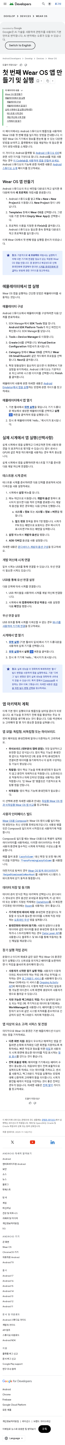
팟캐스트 (7, 1189)
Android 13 (8, 1296)
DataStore (42, 902)
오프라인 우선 (21, 920)
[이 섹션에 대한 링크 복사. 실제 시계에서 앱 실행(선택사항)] (56, 438)
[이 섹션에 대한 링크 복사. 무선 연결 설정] (23, 616)
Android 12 (8, 1301)
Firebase (7, 1399)
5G (4, 1228)
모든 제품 (7, 1409)
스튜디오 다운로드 (11, 1335)
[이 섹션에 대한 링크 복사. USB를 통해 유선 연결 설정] (38, 580)
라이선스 (26, 1421)
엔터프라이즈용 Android (14, 1164)
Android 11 (8, 1306)
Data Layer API (50, 933)
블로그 (6, 1184)
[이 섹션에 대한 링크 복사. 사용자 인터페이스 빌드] (35, 814)
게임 (5, 1203)
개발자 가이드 (9, 1325)
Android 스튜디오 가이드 (14, 1319)
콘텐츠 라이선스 (49, 1120)
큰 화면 (6, 1242)
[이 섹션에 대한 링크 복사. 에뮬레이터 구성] (26, 307)
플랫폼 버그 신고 (10, 1353)
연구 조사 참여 (9, 1369)
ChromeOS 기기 (10, 1252)
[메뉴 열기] (5, 4)
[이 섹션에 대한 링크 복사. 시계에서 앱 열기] (27, 636)
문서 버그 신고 (9, 1358)
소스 (5, 1174)
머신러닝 (7, 1208)
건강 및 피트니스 (10, 1213)
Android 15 (8, 1286)
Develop (9, 16)
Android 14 (8, 1291)
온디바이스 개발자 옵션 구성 (33, 547)
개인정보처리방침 (11, 1223)
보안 (5, 1169)
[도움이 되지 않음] (25, 65)
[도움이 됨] (21, 65)
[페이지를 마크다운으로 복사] (48, 81)
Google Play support (13, 1363)
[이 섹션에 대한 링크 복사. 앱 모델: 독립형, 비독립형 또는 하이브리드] (58, 732)
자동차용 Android (11, 1257)
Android (7, 1159)
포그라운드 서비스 (31, 978)
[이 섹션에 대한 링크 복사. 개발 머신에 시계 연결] (33, 560)
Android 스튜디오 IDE (47, 153)
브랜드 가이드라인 (41, 1421)
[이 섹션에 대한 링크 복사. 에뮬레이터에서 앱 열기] (35, 401)
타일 (48, 1049)
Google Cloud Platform (14, 1404)
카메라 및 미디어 (10, 1218)
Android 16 (8, 1280)
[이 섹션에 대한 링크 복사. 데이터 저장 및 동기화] (33, 888)
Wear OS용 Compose (15, 821)
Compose (48, 680)
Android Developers (12, 58)
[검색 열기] (43, 4)
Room (28, 906)
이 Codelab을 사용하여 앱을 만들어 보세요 (36, 160)
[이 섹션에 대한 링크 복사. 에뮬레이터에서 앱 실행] (42, 287)
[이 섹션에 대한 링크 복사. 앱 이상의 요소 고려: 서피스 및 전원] (50, 1024)
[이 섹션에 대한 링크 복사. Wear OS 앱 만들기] (37, 182)
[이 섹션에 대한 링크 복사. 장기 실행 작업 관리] (30, 950)
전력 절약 (48, 1085)
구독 (44, 1429)
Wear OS (41, 16)
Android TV (8, 1262)
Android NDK (9, 1340)
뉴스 (5, 1179)
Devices (25, 16)
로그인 (58, 3)
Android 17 (8, 1275)
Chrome (7, 1394)
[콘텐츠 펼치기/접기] (22, 90)
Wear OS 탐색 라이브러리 (42, 870)
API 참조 (6, 1330)
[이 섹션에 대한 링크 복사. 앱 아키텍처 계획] (32, 704)
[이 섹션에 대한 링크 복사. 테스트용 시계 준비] (30, 476)
